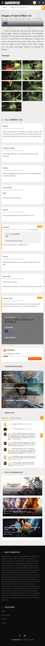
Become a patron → (35, 359)
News (3, 611)
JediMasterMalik (9, 148)
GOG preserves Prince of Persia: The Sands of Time (22, 528)
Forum (4, 623)
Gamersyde (16, 640)
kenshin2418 (7, 187)
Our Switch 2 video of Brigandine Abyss (19, 488)
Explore (4, 619)
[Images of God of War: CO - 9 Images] (11, 65)
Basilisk (4, 49)
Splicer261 (6, 276)
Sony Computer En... (11, 340)
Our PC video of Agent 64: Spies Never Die (20, 509)
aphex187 (11, 429)
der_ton (10, 424)
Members (5, 418)
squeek (5, 210)
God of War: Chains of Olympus (15, 33)
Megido (5, 126)
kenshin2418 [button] (34, 229)
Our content (6, 615)
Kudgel (5, 19)
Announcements (15, 418)
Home (5, 7)
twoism (5, 256)
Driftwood (11, 456)
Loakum (10, 433)
